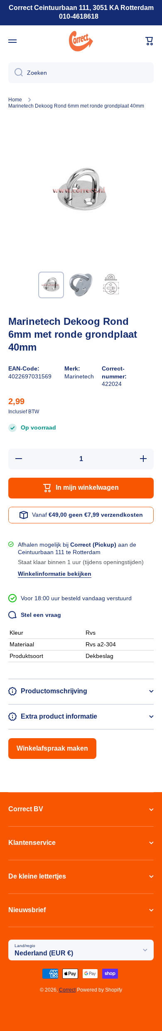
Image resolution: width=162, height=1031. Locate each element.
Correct (67, 990)
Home (15, 100)
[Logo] (81, 41)
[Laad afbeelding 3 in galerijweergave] (111, 285)
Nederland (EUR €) (44, 953)
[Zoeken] (15, 72)
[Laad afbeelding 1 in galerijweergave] (51, 285)
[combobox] (81, 72)
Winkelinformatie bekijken (54, 573)
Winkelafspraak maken (52, 748)
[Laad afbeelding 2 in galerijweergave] (81, 285)
